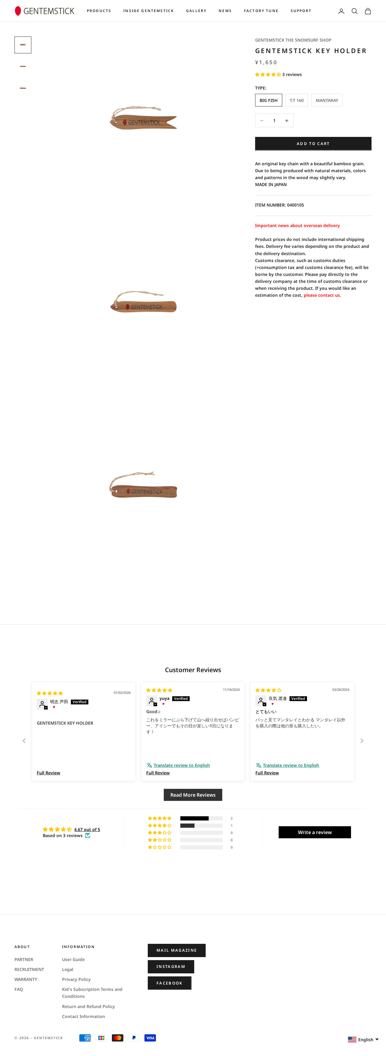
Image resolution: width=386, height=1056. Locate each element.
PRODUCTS (99, 10)
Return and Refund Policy (88, 1006)
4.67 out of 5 (87, 829)
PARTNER (23, 959)
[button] (268, 74)
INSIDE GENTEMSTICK (148, 10)
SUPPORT (301, 10)
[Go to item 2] (22, 66)
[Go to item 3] (22, 88)
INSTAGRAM (171, 966)
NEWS (225, 10)
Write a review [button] (315, 832)
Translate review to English (182, 765)
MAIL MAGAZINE (177, 950)
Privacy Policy (76, 979)
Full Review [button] (48, 773)
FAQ (18, 989)
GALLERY (196, 10)
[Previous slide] (24, 741)
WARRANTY (25, 979)
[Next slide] (362, 741)
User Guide (73, 959)
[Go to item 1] (22, 44)
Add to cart (313, 143)
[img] (50, 693)
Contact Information (83, 1016)
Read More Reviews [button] (193, 795)
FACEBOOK (170, 983)
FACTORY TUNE (261, 10)
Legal (67, 969)
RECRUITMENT (29, 969)
